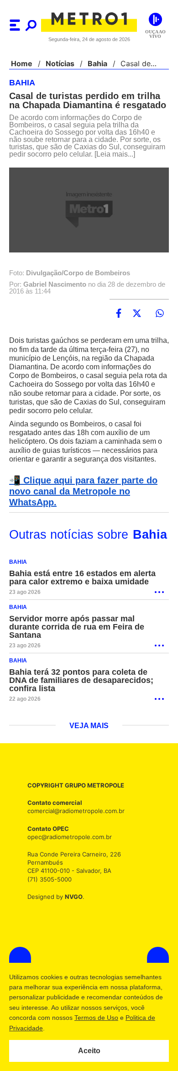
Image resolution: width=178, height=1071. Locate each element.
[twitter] (137, 330)
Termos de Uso (96, 1017)
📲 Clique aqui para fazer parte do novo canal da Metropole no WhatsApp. (80, 508)
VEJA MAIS (89, 734)
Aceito (89, 1051)
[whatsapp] (160, 330)
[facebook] (119, 330)
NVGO (71, 905)
